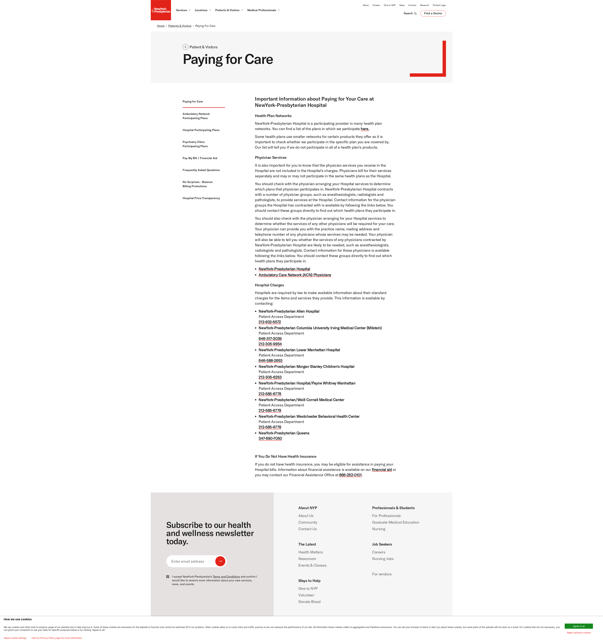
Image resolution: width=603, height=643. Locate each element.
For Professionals (386, 515)
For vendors (382, 574)
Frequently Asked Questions (201, 170)
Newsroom (307, 558)
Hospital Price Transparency (201, 198)
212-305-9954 (270, 343)
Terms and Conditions (226, 576)
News (402, 5)
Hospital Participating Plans (201, 130)
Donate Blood (309, 601)
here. (365, 128)
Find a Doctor (433, 13)
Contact (412, 5)
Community (307, 522)
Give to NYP (390, 5)
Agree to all (579, 626)
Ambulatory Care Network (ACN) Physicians (295, 274)
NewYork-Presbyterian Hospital (284, 268)
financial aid (382, 469)
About (366, 5)
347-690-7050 (270, 438)
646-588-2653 (270, 360)
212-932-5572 (270, 321)
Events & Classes (312, 565)
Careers (376, 5)
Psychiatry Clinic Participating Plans (195, 144)
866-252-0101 (350, 474)
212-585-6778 (270, 393)
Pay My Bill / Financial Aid (200, 158)
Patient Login (439, 5)
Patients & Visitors (179, 26)
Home (160, 26)
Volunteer (306, 595)
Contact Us (307, 528)
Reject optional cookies (579, 632)
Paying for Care (193, 101)
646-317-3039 (270, 338)
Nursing (378, 528)
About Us (306, 515)
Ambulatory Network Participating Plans (196, 116)
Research (424, 5)
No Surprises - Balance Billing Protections (198, 184)
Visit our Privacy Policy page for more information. (57, 638)
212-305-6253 (270, 377)
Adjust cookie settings (15, 638)
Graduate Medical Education (395, 522)
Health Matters (310, 552)
